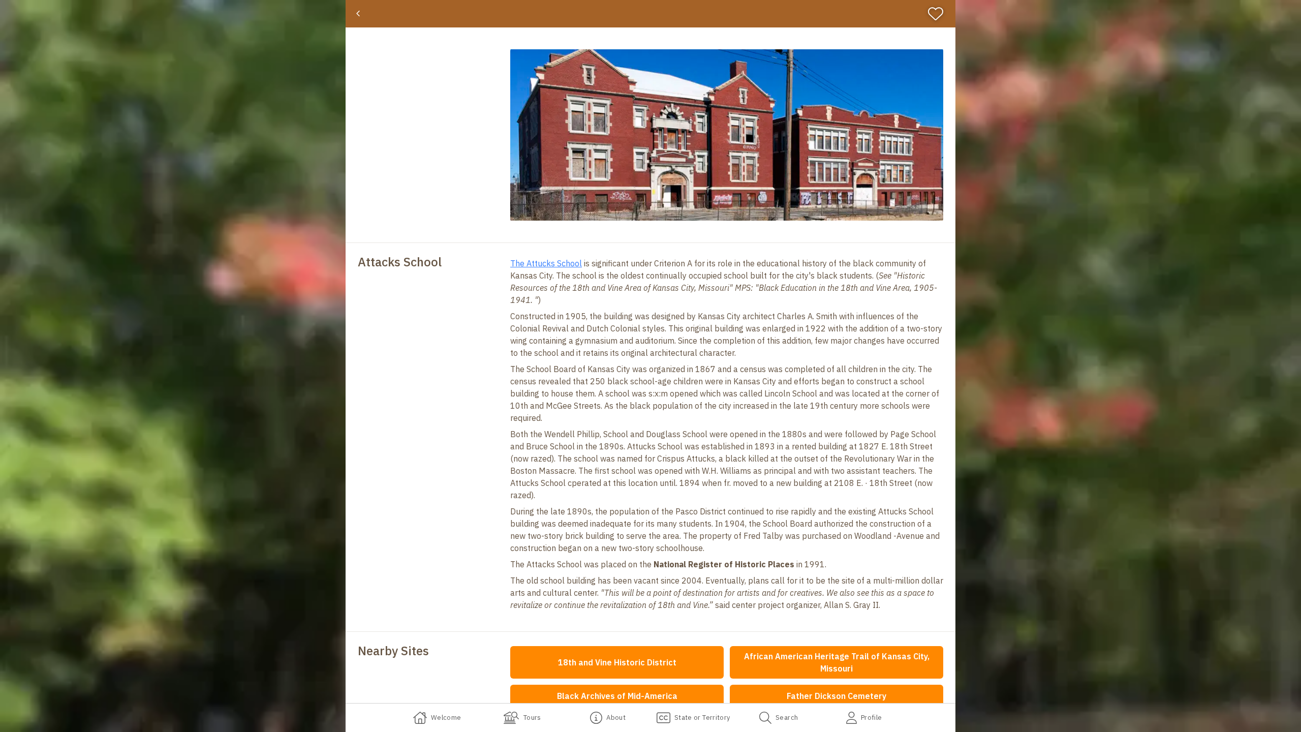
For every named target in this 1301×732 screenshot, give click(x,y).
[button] (726, 135)
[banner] (650, 13)
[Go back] (358, 14)
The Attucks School (546, 263)
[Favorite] (939, 13)
